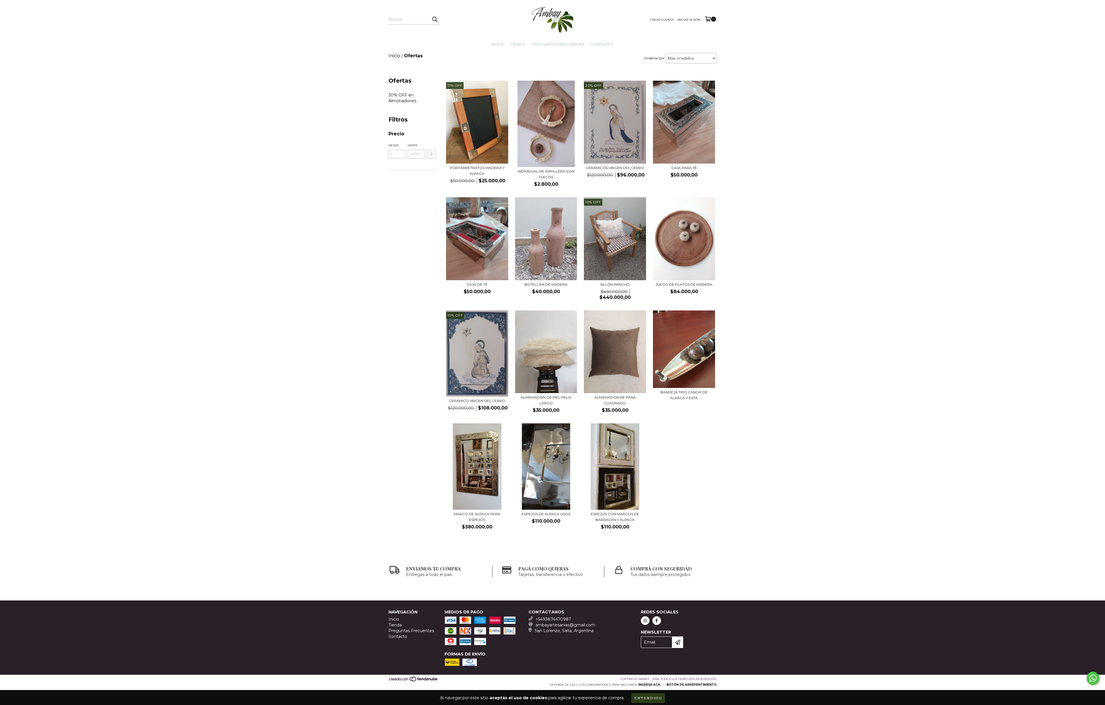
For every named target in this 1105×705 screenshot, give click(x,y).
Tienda (517, 44)
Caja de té (477, 284)
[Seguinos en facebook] (656, 620)
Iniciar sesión (688, 20)
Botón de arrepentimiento (691, 685)
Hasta (412, 145)
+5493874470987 (553, 619)
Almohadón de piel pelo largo (546, 400)
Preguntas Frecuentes (558, 44)
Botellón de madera (546, 284)
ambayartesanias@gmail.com (565, 625)
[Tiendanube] (413, 681)
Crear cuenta (661, 20)
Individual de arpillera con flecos (546, 174)
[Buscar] (434, 19)
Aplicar (431, 154)
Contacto (602, 44)
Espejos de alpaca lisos (546, 514)
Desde (393, 145)
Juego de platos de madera (684, 284)
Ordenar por (654, 58)
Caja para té (684, 168)
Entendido (648, 698)
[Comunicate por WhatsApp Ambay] (1093, 678)
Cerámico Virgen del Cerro (477, 401)
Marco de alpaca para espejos (477, 517)
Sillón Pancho (615, 284)
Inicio (497, 44)
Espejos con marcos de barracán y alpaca (615, 517)
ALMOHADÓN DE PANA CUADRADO (615, 400)
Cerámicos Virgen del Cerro (615, 168)
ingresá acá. (649, 685)
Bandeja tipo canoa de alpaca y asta (684, 395)
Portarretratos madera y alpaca (477, 171)
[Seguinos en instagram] (645, 620)
